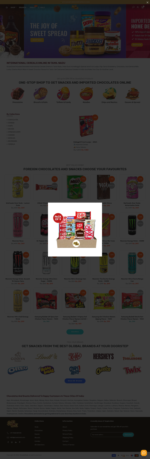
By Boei (144, 457)
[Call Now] (144, 453)
